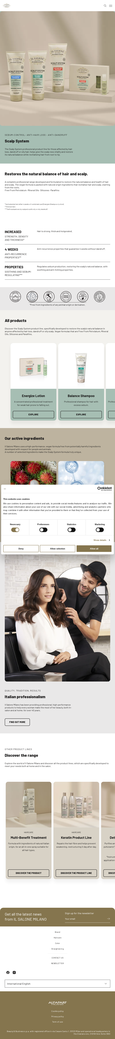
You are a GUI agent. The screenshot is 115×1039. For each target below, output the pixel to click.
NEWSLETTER (57, 963)
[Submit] (107, 919)
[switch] (43, 530)
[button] (99, 382)
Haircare (57, 937)
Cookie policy (57, 1011)
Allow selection (57, 548)
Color (57, 943)
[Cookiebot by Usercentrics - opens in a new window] (99, 489)
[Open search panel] (104, 5)
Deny (21, 548)
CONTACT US (57, 958)
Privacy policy (57, 1016)
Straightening (57, 949)
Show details (100, 540)
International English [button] (18, 983)
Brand (57, 932)
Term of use (57, 1022)
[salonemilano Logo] (7, 6)
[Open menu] (110, 5)
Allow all (94, 548)
